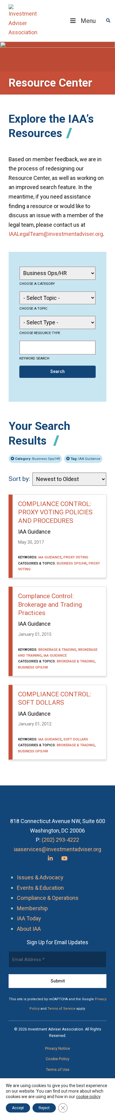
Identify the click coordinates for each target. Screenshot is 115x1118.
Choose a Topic (33, 308)
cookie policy (88, 1096)
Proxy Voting (75, 557)
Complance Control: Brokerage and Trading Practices (50, 604)
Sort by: (19, 479)
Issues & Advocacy (40, 877)
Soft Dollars (75, 739)
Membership (32, 908)
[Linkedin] (50, 858)
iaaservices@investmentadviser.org (57, 849)
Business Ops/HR (37, 459)
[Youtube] (64, 858)
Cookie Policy (57, 1059)
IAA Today (29, 918)
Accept (18, 1108)
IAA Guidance (85, 459)
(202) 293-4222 (60, 840)
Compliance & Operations (48, 898)
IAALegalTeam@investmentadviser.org (56, 234)
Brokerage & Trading (57, 649)
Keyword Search (34, 358)
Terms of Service (61, 1009)
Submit (58, 980)
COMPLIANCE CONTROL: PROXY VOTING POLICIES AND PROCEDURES (55, 512)
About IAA (29, 929)
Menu (88, 20)
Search (57, 371)
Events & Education (40, 888)
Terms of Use (57, 1070)
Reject (44, 1108)
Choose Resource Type (39, 333)
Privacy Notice (57, 1048)
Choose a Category (37, 283)
